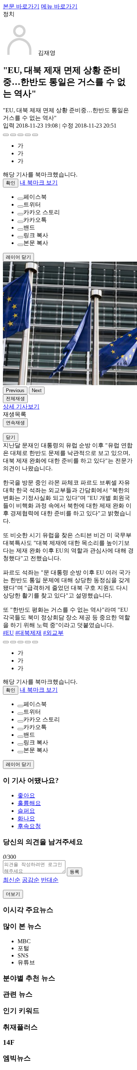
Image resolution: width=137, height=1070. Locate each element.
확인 (10, 183)
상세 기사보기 (21, 406)
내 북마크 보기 (39, 182)
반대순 (49, 880)
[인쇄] (35, 135)
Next (37, 390)
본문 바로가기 (21, 6)
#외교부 (53, 633)
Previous (15, 390)
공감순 (30, 880)
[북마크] (13, 135)
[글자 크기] (6, 135)
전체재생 (15, 398)
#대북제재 (28, 633)
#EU (8, 633)
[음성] (28, 135)
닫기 (10, 437)
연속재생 (15, 422)
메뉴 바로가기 (59, 6)
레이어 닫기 (18, 257)
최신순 (11, 880)
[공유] (20, 135)
